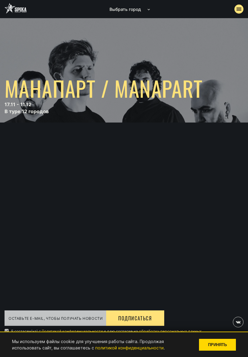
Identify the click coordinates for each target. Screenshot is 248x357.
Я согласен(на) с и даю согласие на (105, 331)
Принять (217, 344)
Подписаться (135, 318)
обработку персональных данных (170, 331)
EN (135, 159)
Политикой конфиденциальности (72, 331)
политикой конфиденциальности (129, 347)
